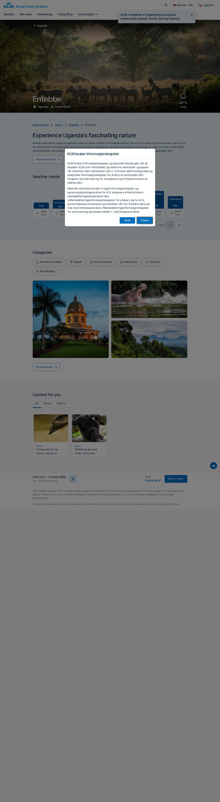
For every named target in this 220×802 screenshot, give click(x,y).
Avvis (127, 220)
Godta (145, 220)
